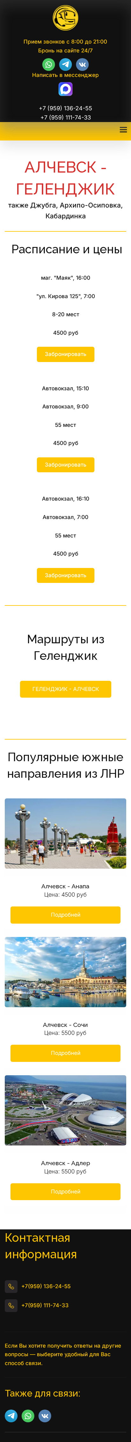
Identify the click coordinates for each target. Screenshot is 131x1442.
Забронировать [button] (65, 354)
